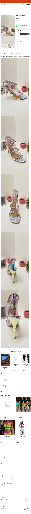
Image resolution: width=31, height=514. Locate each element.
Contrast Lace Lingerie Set (7, 436)
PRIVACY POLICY (3, 506)
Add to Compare (17, 39)
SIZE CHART (25, 506)
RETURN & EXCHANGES (4, 499)
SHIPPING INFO (3, 497)
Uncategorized (20, 41)
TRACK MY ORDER (3, 501)
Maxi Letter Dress (23, 436)
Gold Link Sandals (5, 385)
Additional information (12, 53)
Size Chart (26, 53)
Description (5, 53)
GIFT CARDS (25, 500)
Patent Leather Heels (5, 367)
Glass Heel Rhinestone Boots (15, 364)
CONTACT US (2, 508)
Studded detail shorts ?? (26, 364)
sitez (0, 513)
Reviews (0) (20, 53)
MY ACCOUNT (26, 498)
